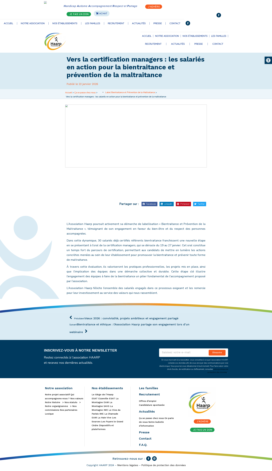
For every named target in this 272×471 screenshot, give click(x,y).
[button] (149, 204)
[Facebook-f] (218, 15)
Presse (157, 23)
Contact (174, 23)
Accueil (8, 23)
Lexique (49, 413)
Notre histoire (52, 402)
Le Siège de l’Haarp (102, 394)
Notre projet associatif (57, 394)
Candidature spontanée (152, 405)
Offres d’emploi (147, 401)
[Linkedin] (154, 458)
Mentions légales (127, 465)
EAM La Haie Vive (101, 417)
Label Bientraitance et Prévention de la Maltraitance (130, 92)
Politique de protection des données (163, 465)
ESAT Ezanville (100, 398)
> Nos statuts (69, 402)
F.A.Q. (143, 445)
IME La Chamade (108, 413)
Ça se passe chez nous (85, 92)
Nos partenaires (68, 410)
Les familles (92, 23)
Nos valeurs (76, 398)
